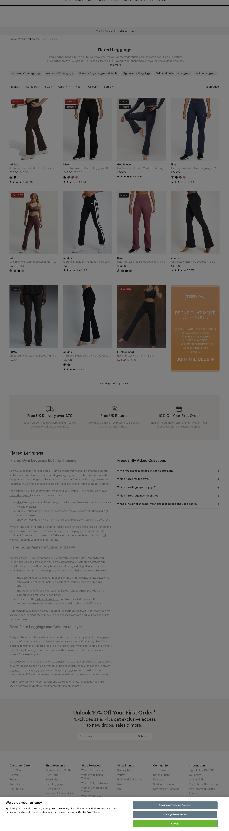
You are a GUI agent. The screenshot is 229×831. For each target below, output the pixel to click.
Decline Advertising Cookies (175, 805)
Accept (175, 823)
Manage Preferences (175, 814)
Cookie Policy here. (89, 812)
